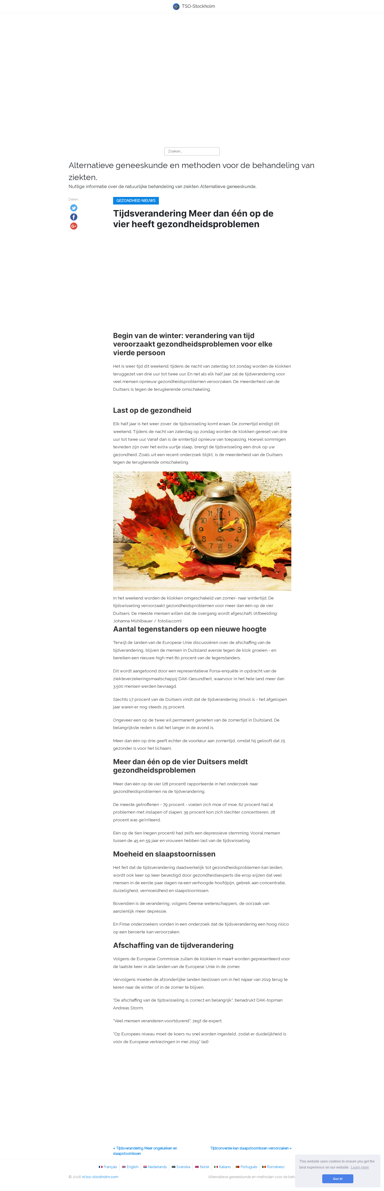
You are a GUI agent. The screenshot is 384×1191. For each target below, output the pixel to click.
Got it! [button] (338, 1179)
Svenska (183, 1167)
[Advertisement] (192, 51)
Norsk (204, 1167)
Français (110, 1167)
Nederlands (157, 1167)
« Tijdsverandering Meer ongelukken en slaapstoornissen (145, 1151)
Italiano (225, 1167)
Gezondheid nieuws (136, 200)
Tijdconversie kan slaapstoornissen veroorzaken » (251, 1148)
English (132, 1167)
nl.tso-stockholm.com (100, 1177)
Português (248, 1167)
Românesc (276, 1167)
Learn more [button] (360, 1167)
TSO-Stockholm (198, 6)
